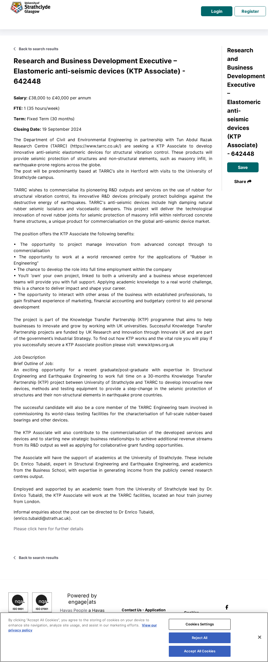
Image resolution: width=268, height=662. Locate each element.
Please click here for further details (48, 528)
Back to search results (38, 49)
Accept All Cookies (199, 651)
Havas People (73, 610)
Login (216, 11)
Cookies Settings (200, 624)
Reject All (199, 638)
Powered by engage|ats (82, 598)
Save (243, 167)
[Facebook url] (227, 607)
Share (240, 181)
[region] (134, 637)
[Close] (259, 637)
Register (250, 11)
